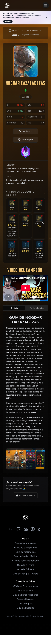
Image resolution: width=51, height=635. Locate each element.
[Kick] (25, 529)
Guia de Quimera (25, 569)
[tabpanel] (25, 392)
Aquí (8, 21)
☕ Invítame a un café (25, 495)
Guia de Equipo (25, 603)
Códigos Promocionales (25, 586)
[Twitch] (18, 529)
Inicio (14, 30)
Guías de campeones (25, 543)
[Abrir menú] (46, 5)
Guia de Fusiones (25, 599)
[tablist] (25, 308)
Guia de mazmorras (25, 552)
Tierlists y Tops (25, 590)
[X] (40, 529)
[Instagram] (33, 529)
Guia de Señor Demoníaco (25, 560)
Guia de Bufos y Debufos (25, 594)
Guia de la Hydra (25, 565)
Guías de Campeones (30, 30)
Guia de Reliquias (25, 607)
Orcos (14, 35)
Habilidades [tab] (38, 308)
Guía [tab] (16, 308)
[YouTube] (11, 529)
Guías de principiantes (25, 547)
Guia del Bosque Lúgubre (25, 573)
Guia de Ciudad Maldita (25, 556)
